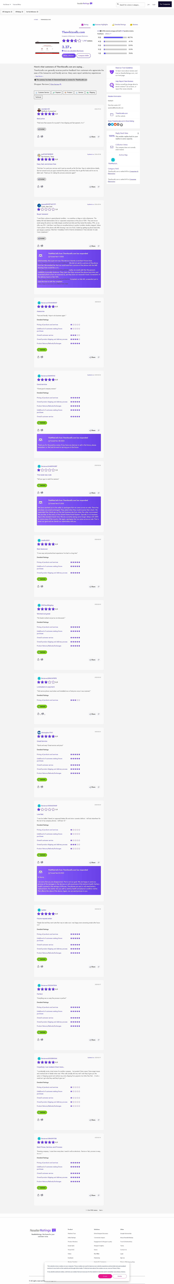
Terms (122, 1245)
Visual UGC (71, 1249)
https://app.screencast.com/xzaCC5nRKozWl (53, 263)
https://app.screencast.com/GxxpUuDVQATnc (54, 279)
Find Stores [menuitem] (6, 4)
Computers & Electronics (68, 36)
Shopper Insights (99, 1245)
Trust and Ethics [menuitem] (17, 4)
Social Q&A (71, 1245)
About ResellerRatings (126, 1237)
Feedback (70, 1258)
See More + (38, 76)
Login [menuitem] (153, 4)
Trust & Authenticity (126, 1241)
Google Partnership (125, 1233)
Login (121, 1254)
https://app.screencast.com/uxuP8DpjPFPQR (53, 270)
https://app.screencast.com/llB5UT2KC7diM (53, 284)
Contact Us (123, 1249)
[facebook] (109, 124)
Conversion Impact (99, 1237)
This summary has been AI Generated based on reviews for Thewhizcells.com (61, 80)
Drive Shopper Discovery (101, 1233)
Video (69, 1254)
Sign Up (122, 1258)
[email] (118, 124)
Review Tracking (72, 1262)
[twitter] (112, 124)
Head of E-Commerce (100, 1262)
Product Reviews (73, 1241)
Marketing (97, 1258)
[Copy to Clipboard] (121, 124)
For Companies (165, 4)
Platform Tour (72, 1233)
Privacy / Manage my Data (127, 1262)
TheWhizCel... (113, 164)
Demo (95, 1249)
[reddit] (115, 124)
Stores (36, 19)
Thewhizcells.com (73, 32)
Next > (101, 1210)
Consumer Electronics (82, 36)
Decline (120, 1276)
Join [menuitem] (149, 4)
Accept (105, 1276)
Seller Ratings (72, 1237)
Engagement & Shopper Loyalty (103, 1241)
